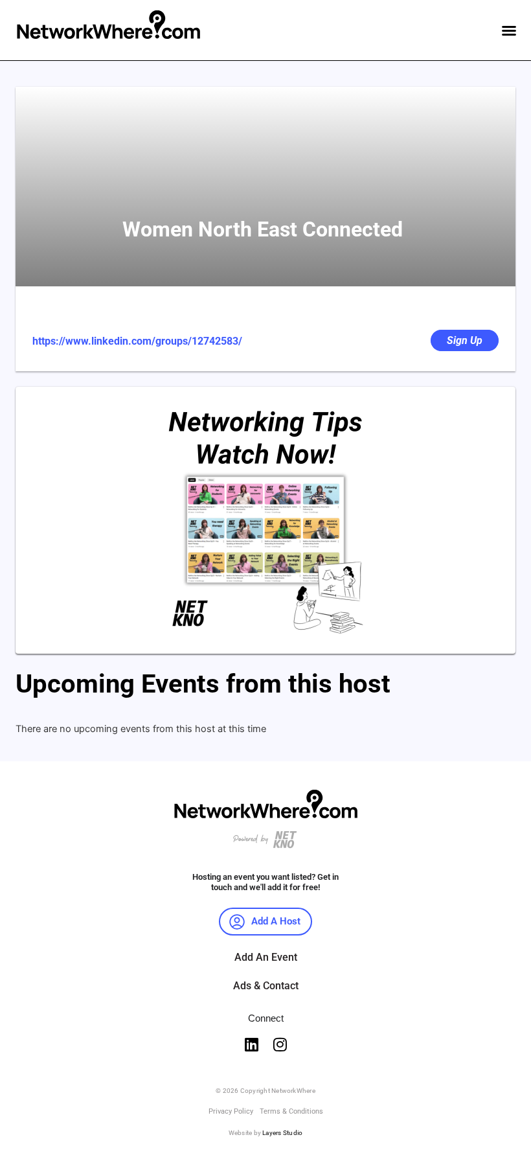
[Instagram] (280, 1044)
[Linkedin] (251, 1044)
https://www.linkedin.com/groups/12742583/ (137, 341)
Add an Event (265, 957)
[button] (509, 30)
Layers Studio (282, 1132)
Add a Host (275, 921)
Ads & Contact (266, 986)
